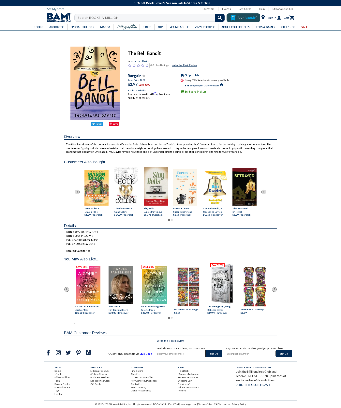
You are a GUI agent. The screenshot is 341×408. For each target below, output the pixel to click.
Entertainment (62, 387)
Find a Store (137, 370)
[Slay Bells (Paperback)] (156, 186)
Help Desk (183, 370)
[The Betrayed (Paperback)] (244, 187)
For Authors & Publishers (144, 380)
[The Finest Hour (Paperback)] (126, 186)
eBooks (58, 373)
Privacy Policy (239, 404)
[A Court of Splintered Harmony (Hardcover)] (88, 285)
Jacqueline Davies (139, 61)
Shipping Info (184, 384)
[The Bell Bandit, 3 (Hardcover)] (215, 188)
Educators (208, 8)
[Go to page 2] (172, 220)
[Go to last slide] (77, 192)
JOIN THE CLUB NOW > (253, 384)
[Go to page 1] (169, 220)
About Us (136, 373)
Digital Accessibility (141, 390)
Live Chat (146, 353)
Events (226, 8)
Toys (56, 390)
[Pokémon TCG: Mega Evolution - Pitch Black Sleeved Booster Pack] (254, 287)
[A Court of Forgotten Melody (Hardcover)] (154, 285)
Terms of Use (205, 404)
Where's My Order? (188, 387)
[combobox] (152, 18)
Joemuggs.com (188, 404)
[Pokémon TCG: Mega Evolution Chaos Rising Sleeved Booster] (188, 287)
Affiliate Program (99, 373)
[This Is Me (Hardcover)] (120, 285)
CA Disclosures (222, 404)
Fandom (58, 393)
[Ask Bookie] (243, 17)
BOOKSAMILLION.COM (166, 404)
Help (262, 8)
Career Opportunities (142, 377)
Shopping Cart (185, 380)
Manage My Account (188, 373)
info (143, 75)
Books (57, 370)
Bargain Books (62, 384)
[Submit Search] (220, 18)
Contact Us (136, 384)
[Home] (57, 17)
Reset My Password (188, 377)
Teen (57, 380)
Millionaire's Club (283, 8)
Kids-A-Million (62, 377)
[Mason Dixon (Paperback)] (96, 188)
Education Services (100, 380)
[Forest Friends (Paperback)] (185, 187)
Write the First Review (184, 65)
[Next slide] (263, 192)
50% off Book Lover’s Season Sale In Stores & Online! (173, 3)
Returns (182, 390)
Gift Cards (245, 8)
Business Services (100, 377)
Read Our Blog (138, 387)
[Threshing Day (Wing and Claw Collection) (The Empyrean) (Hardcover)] (222, 284)
